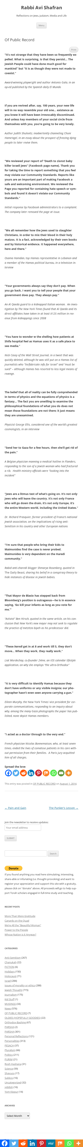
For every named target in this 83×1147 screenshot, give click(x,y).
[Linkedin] (31, 773)
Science (9, 1068)
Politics (9, 1054)
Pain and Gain (15, 808)
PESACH (9, 1045)
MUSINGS (10, 1004)
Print (73, 49)
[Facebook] (8, 773)
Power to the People (16, 930)
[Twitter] (16, 773)
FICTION (9, 967)
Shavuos (9, 1073)
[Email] (61, 773)
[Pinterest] (38, 773)
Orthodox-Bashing (15, 1022)
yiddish (9, 1087)
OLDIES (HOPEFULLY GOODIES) (23, 1017)
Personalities (12, 1041)
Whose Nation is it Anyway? (20, 934)
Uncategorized (13, 1082)
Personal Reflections (16, 1036)
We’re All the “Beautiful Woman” (23, 925)
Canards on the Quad (17, 920)
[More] (68, 773)
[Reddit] (23, 773)
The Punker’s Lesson (63, 808)
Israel (8, 980)
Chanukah (10, 962)
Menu (41, 25)
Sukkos (9, 1078)
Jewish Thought (13, 990)
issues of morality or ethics (20, 985)
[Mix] (46, 773)
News (8, 1008)
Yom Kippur (11, 1091)
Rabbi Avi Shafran (41, 8)
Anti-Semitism (13, 957)
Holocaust (10, 976)
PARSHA (9, 1027)
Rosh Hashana (13, 1064)
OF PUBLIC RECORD (44, 783)
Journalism (11, 994)
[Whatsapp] (53, 773)
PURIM (9, 1059)
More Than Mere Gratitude (20, 916)
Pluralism (10, 1050)
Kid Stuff (9, 999)
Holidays (10, 971)
